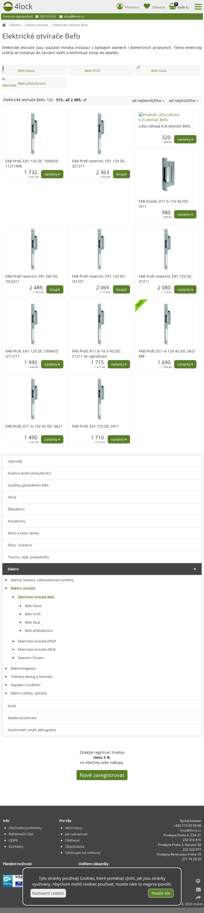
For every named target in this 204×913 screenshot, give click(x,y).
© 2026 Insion (192, 904)
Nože (12, 705)
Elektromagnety (23, 668)
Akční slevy (73, 827)
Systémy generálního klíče (28, 485)
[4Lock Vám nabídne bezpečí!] (4, 25)
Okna (12, 497)
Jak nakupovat (76, 834)
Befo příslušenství (32, 83)
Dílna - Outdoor (20, 545)
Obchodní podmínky (25, 827)
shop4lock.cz (73, 16)
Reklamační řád (21, 834)
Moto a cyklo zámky (23, 533)
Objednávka (74, 846)
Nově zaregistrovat (102, 775)
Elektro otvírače (37, 25)
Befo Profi (92, 70)
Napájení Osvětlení (25, 684)
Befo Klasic (26, 70)
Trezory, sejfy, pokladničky (28, 557)
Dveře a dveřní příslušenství (29, 473)
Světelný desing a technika (31, 676)
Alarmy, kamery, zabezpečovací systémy (42, 580)
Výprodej (15, 461)
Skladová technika (22, 717)
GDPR (13, 840)
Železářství (16, 509)
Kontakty (16, 846)
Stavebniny (17, 521)
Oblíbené (72, 840)
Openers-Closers (31, 657)
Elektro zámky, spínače (28, 693)
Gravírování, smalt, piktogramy (32, 729)
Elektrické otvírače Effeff (37, 641)
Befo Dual (158, 70)
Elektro (16, 25)
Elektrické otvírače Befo (70, 25)
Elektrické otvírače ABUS (37, 649)
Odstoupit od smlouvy (83, 852)
